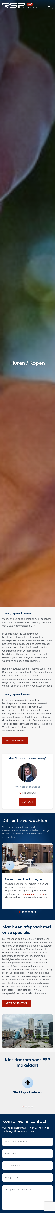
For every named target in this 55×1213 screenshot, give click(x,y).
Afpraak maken (15, 740)
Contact (27, 801)
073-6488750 (28, 793)
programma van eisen (33, 894)
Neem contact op (16, 1003)
